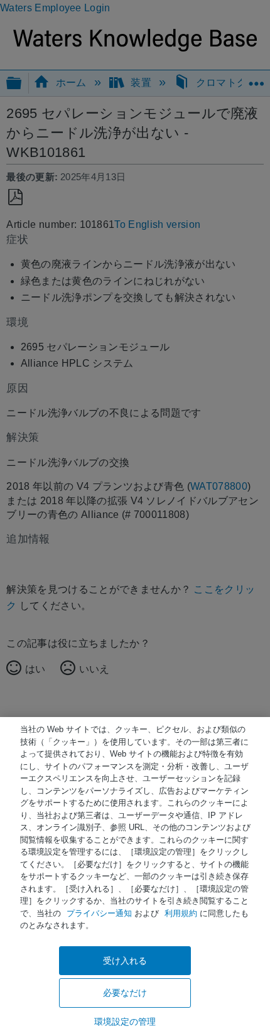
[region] (135, 876)
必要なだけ (125, 993)
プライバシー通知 (99, 913)
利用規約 (181, 913)
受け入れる (125, 961)
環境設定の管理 (125, 1022)
